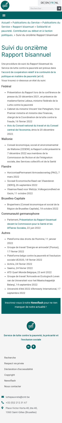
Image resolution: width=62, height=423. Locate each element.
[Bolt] (33, 347)
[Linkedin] (28, 347)
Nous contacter (12, 386)
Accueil (5, 22)
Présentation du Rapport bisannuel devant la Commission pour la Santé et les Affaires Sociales (31, 223)
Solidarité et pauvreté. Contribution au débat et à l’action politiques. (26, 30)
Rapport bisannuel (23, 26)
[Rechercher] (59, 8)
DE (42, 2)
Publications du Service (26, 22)
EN (47, 2)
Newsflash (10, 380)
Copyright (9, 374)
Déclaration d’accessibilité (18, 369)
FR (51, 2)
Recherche (10, 357)
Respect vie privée (14, 363)
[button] (3, 15)
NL (56, 2)
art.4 (40, 76)
